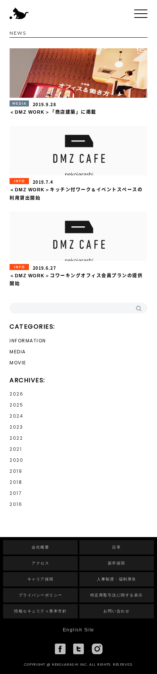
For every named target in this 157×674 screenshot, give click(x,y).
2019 (16, 471)
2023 (16, 427)
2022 (16, 438)
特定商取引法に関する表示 (116, 595)
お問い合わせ (116, 611)
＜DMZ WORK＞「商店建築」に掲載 (53, 111)
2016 (16, 504)
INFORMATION (28, 341)
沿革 (116, 547)
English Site (79, 630)
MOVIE (18, 363)
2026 (16, 394)
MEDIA (18, 352)
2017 (16, 493)
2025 (16, 405)
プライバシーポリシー (40, 595)
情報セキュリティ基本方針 (40, 611)
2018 (16, 482)
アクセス (40, 563)
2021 (16, 449)
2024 (16, 416)
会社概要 (40, 547)
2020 (16, 460)
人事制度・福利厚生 (116, 579)
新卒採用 (116, 563)
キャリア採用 (40, 579)
